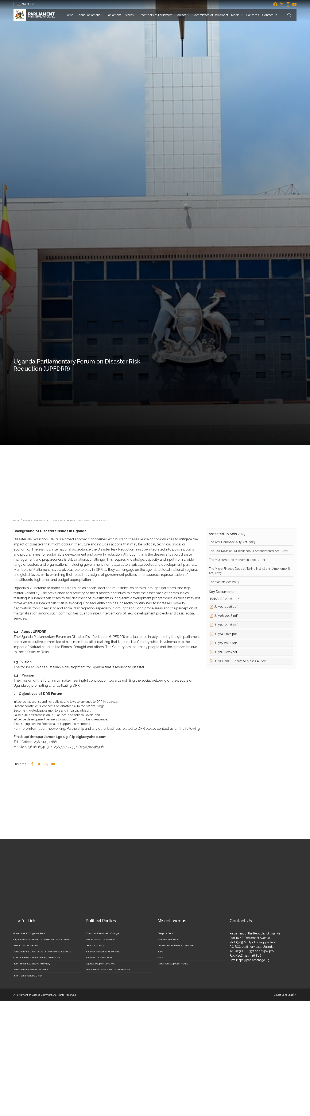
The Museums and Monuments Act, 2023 (237, 559)
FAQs (160, 957)
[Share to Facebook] (32, 764)
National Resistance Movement (103, 951)
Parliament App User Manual (173, 963)
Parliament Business (120, 15)
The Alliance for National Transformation (108, 969)
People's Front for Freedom (100, 939)
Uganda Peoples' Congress (100, 963)
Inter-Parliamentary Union (27, 975)
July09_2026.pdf (225, 624)
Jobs (160, 951)
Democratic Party (95, 945)
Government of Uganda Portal (29, 933)
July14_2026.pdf (225, 634)
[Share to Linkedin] (46, 764)
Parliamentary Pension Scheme (30, 969)
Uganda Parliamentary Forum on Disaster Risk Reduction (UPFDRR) (64, 520)
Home (69, 15)
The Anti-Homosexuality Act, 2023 (232, 542)
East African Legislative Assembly (31, 963)
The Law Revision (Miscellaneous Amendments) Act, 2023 (248, 551)
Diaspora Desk (165, 933)
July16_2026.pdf (225, 652)
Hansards (252, 15)
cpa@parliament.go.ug (254, 960)
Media (235, 15)
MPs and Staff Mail (168, 939)
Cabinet (180, 15)
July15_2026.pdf (225, 643)
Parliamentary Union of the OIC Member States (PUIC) (42, 951)
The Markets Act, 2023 (224, 582)
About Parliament (88, 15)
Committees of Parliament (210, 15)
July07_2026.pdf (225, 606)
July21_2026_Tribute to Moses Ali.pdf (240, 661)
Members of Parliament (156, 15)
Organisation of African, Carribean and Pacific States (41, 939)
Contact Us (269, 15)
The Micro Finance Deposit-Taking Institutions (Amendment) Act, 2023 (249, 571)
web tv (28, 4)
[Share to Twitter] (39, 764)
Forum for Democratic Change (102, 933)
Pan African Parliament (26, 945)
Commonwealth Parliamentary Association (36, 957)
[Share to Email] (53, 764)
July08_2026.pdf (226, 615)
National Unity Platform (99, 957)
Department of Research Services (176, 945)
